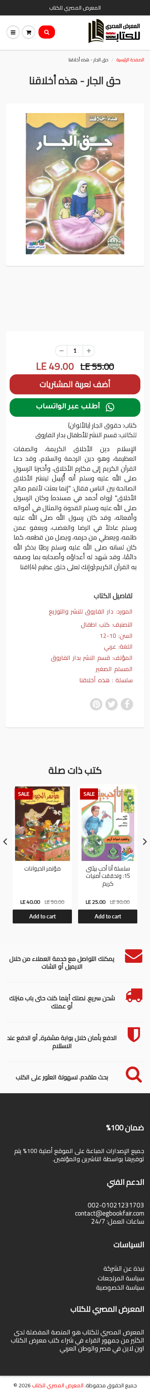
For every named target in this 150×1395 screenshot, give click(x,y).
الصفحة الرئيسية (130, 59)
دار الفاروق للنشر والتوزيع (81, 611)
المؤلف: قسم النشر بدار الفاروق (92, 657)
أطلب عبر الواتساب (75, 407)
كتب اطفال (95, 624)
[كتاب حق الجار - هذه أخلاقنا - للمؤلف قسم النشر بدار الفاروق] (75, 183)
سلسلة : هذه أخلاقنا (106, 680)
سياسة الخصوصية (120, 1287)
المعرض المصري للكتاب (57, 1385)
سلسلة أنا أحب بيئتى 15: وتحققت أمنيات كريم (108, 877)
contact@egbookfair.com (109, 1213)
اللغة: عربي (118, 646)
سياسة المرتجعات (121, 1278)
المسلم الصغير (114, 669)
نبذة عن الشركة (123, 1268)
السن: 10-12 (116, 635)
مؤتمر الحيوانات (42, 869)
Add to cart (42, 916)
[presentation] (5, 842)
